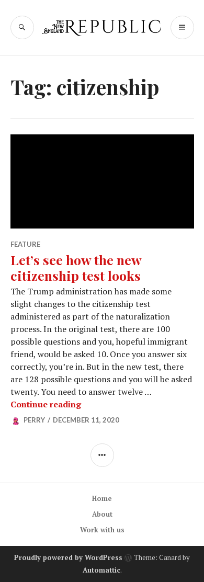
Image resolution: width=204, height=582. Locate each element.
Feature (25, 244)
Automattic (101, 570)
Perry (34, 420)
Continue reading (45, 404)
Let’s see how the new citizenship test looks (75, 267)
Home (102, 498)
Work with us (102, 529)
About (102, 514)
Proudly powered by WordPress (68, 557)
